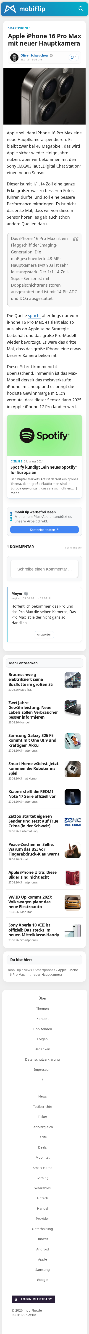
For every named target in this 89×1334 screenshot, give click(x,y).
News (42, 1096)
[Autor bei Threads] (51, 55)
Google (42, 1279)
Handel (42, 1208)
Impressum (42, 1069)
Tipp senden (42, 1029)
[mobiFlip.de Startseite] (26, 9)
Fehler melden (73, 547)
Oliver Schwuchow (34, 55)
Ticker (42, 1116)
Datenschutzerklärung (42, 1059)
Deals (42, 1147)
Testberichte (42, 1106)
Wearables (42, 1188)
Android (42, 1249)
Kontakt (43, 1018)
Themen (42, 1008)
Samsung (42, 1269)
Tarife (42, 1137)
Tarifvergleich (42, 1127)
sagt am (32, 598)
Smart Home (42, 1168)
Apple (42, 1259)
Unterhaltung (42, 1229)
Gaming (43, 1178)
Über (42, 998)
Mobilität (43, 1157)
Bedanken (42, 1049)
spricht (34, 315)
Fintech (42, 1198)
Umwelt (42, 1239)
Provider (42, 1218)
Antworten (44, 634)
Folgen (42, 1039)
